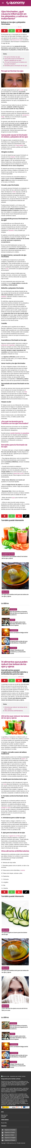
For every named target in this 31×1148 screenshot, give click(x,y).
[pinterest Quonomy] (4, 30)
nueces (23, 870)
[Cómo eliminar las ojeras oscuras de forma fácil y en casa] (15, 989)
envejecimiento (5, 739)
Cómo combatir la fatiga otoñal (19, 632)
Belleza (19, 26)
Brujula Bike (4, 1123)
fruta (5, 784)
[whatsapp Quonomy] (11, 30)
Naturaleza (13, 609)
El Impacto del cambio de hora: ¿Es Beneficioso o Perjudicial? (19, 642)
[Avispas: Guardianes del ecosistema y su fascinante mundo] (6, 650)
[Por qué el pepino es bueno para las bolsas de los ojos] (15, 913)
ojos (7, 268)
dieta (25, 392)
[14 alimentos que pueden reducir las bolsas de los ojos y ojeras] (15, 537)
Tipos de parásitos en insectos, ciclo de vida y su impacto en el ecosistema (19, 613)
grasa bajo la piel (18, 473)
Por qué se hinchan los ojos (12, 57)
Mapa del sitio (4, 1115)
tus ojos (21, 90)
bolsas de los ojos (17, 40)
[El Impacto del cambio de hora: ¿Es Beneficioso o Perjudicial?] (6, 641)
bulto (14, 192)
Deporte (12, 620)
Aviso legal (3, 1116)
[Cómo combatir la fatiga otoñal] (6, 632)
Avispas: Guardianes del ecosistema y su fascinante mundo (18, 651)
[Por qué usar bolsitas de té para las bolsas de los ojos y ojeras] (15, 575)
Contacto (3, 1117)
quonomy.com (13, 1143)
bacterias (11, 230)
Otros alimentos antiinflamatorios (13, 711)
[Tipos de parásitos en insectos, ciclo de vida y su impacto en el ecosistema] (6, 611)
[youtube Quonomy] (19, 30)
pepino (24, 759)
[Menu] (3, 3)
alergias (12, 157)
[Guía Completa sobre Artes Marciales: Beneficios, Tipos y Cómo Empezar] (6, 622)
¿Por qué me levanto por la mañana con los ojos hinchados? (15, 63)
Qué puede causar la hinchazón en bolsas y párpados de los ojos (14, 59)
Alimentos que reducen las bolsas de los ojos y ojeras (15, 708)
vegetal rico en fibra (14, 836)
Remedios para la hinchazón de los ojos (15, 65)
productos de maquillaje (8, 345)
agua (13, 497)
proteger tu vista (5, 807)
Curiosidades (13, 630)
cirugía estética (19, 145)
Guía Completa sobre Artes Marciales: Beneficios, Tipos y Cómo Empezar (18, 623)
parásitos (3, 296)
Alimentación (8, 554)
